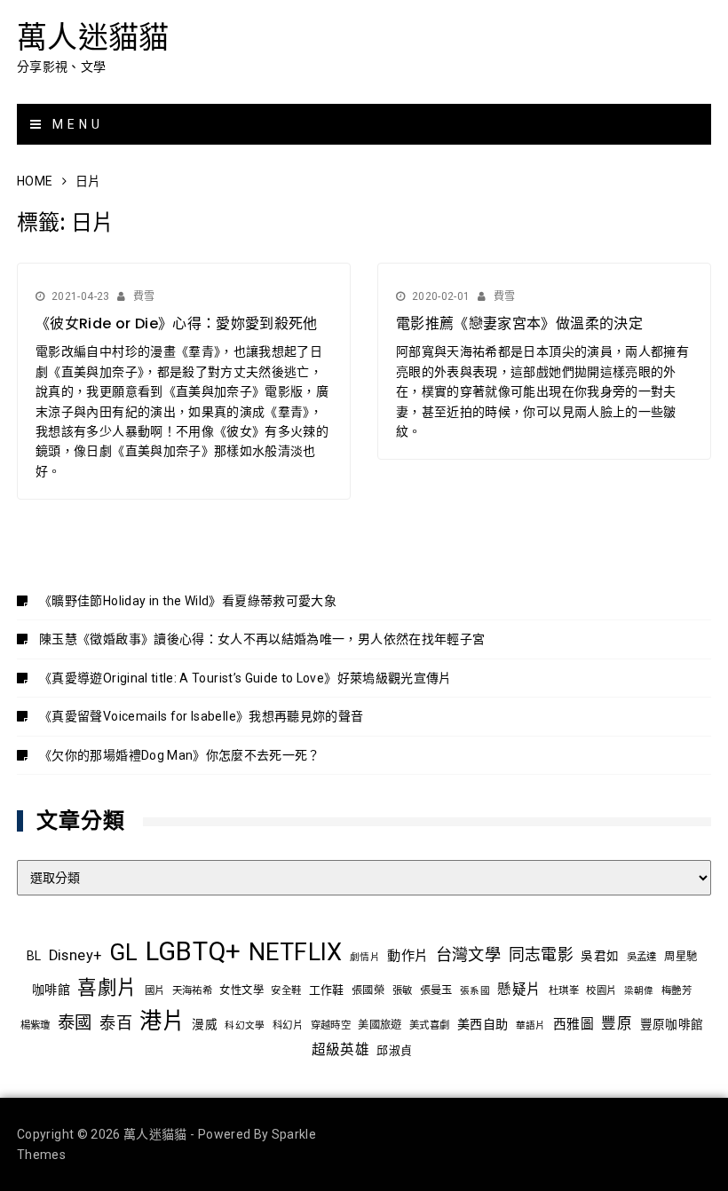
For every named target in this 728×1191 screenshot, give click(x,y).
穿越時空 (331, 1025)
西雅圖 (573, 1024)
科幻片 (288, 1025)
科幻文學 (245, 1025)
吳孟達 (642, 956)
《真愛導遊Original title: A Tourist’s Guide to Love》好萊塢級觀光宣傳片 (245, 678)
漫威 (205, 1024)
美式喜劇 (429, 1025)
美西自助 (482, 1024)
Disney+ (75, 955)
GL (123, 952)
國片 (155, 990)
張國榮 (368, 990)
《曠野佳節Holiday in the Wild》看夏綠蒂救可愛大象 (187, 601)
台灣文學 (468, 954)
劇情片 (365, 957)
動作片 (407, 956)
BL (34, 956)
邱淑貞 (394, 1050)
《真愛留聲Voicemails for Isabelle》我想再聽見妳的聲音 (201, 716)
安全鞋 (286, 990)
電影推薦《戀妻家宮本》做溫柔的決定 (519, 323)
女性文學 (241, 990)
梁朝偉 (639, 991)
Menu (74, 124)
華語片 (531, 1025)
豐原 (616, 1023)
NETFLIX (295, 952)
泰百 (115, 1023)
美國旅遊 (379, 1025)
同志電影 (541, 954)
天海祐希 (192, 990)
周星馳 (680, 956)
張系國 (475, 991)
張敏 (402, 990)
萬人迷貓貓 (93, 37)
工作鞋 (326, 990)
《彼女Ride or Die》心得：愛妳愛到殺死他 (177, 323)
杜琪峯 (564, 990)
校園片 (601, 990)
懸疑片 (519, 990)
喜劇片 (107, 987)
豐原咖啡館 (672, 1024)
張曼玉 (436, 990)
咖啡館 (51, 989)
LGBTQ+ (193, 951)
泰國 (75, 1023)
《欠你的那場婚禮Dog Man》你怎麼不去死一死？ (179, 755)
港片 (162, 1021)
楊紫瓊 (35, 1025)
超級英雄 (340, 1050)
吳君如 (600, 956)
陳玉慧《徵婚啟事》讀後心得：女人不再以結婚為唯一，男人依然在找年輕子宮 (262, 639)
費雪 (144, 296)
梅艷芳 (676, 990)
